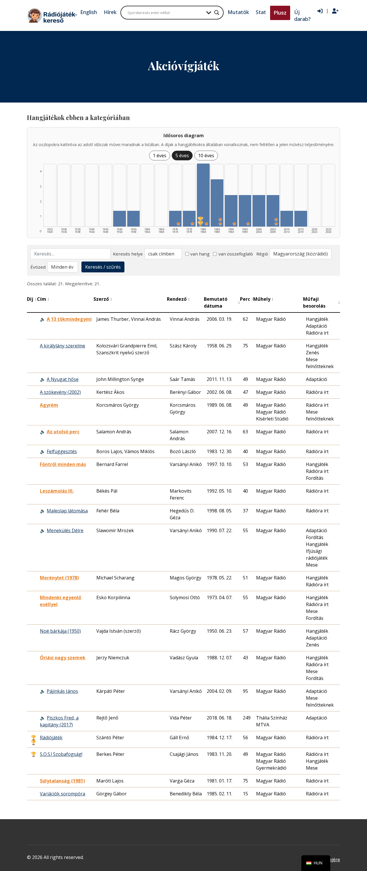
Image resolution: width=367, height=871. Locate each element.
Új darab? (302, 15)
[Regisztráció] (335, 11)
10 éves (206, 155)
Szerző (102, 299)
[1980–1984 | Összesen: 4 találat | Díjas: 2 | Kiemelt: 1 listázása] (203, 195)
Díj (31, 299)
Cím (43, 299)
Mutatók (238, 12)
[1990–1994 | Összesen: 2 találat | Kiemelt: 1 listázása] (231, 211)
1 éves (159, 155)
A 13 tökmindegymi (69, 319)
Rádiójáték (51, 737)
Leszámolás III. (57, 491)
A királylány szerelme (62, 346)
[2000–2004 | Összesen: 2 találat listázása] (259, 211)
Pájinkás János (62, 691)
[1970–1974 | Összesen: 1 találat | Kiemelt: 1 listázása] (175, 219)
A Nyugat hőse (63, 379)
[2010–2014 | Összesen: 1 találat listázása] (286, 219)
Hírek (110, 12)
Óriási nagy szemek (62, 657)
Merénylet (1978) (59, 578)
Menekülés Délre (65, 530)
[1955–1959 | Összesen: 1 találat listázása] (133, 219)
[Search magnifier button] (217, 13)
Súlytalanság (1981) (62, 781)
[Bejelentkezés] (320, 11)
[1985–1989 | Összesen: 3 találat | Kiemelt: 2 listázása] (217, 203)
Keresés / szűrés (103, 267)
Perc (246, 299)
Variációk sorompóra (62, 794)
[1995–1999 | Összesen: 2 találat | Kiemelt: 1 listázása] (245, 211)
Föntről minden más (63, 464)
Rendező (178, 299)
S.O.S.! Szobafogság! (61, 754)
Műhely (263, 299)
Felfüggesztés (62, 451)
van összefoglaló (235, 254)
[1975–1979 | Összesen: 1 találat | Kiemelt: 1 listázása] (189, 219)
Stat (261, 12)
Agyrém (49, 405)
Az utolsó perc (63, 431)
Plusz (280, 13)
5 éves (182, 155)
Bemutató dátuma (222, 302)
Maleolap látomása (67, 511)
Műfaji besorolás (321, 302)
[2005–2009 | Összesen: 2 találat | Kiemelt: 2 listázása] (273, 211)
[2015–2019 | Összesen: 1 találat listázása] (300, 219)
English (88, 12)
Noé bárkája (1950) (60, 631)
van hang (200, 254)
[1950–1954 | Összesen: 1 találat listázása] (119, 219)
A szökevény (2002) (60, 392)
